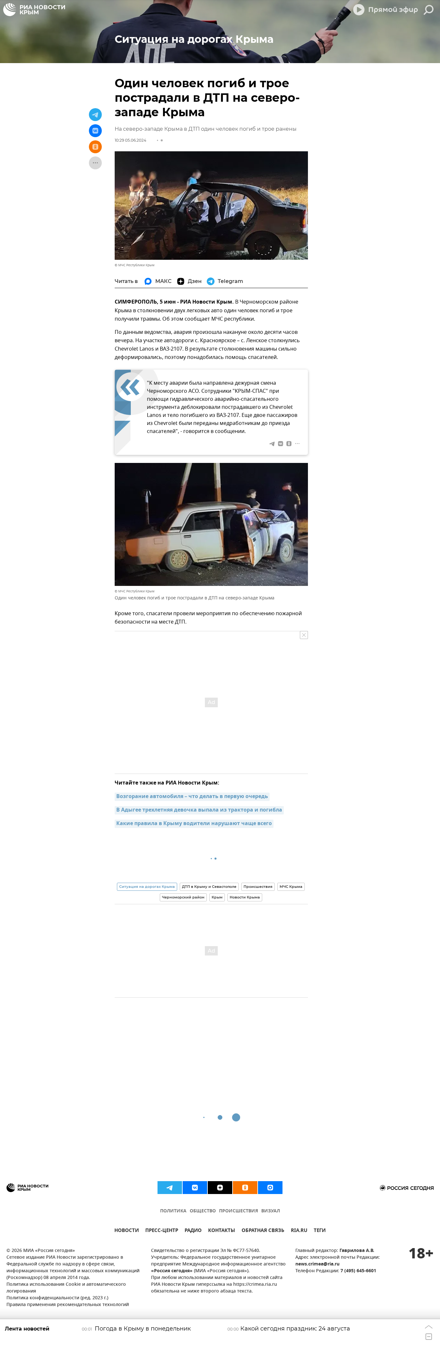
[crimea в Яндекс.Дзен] (220, 1187)
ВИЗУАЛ (270, 1211)
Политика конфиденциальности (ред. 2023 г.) (57, 1298)
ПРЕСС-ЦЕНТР (161, 1231)
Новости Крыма (245, 897)
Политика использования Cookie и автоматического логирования (66, 1288)
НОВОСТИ (126, 1231)
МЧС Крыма (291, 886)
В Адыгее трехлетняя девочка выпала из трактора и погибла (199, 810)
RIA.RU (299, 1231)
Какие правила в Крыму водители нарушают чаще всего (194, 824)
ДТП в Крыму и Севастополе (209, 886)
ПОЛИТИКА (173, 1211)
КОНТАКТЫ (221, 1231)
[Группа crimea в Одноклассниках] (245, 1187)
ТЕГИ (320, 1231)
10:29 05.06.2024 (130, 140)
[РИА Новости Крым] (34, 9)
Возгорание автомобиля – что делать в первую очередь (192, 797)
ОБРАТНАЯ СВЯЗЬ (263, 1231)
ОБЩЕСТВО (203, 1211)
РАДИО (193, 1231)
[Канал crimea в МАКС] (270, 1187)
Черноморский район (183, 897)
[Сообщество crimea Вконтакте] (195, 1187)
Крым (217, 897)
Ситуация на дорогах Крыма (147, 886)
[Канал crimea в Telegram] (170, 1187)
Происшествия (258, 886)
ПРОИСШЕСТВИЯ (238, 1211)
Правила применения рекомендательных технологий (67, 1305)
